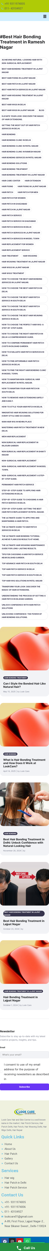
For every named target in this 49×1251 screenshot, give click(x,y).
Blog (41, 110)
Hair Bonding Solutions (14, 163)
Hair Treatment (10, 256)
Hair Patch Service (12, 215)
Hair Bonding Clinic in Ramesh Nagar (21, 151)
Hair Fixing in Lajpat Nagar (32, 186)
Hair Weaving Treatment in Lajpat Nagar (23, 261)
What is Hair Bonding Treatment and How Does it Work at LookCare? (24, 763)
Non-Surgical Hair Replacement (19, 460)
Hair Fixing (7, 186)
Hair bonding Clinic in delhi (16, 140)
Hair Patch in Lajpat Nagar (16, 209)
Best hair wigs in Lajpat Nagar (18, 110)
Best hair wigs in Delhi (14, 104)
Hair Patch (7, 192)
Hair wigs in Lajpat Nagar (15, 267)
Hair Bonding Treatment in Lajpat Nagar (23, 175)
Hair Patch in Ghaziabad (14, 204)
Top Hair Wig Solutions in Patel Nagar (22, 581)
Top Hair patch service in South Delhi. (22, 575)
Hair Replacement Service (16, 250)
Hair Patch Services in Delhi (16, 227)
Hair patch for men (28, 192)
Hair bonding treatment (15, 169)
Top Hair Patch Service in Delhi (18, 569)
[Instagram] (12, 1241)
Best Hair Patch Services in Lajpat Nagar (23, 89)
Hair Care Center (11, 180)
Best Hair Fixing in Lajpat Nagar (18, 78)
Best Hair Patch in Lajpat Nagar (18, 84)
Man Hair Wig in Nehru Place (17, 421)
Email (2, 1047)
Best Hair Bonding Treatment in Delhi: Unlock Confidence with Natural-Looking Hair (23, 843)
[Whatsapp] (27, 1241)
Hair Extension (33, 180)
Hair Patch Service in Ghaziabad (19, 221)
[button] (45, 16)
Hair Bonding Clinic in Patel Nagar (20, 146)
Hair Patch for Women (13, 198)
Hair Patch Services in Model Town (20, 238)
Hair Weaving (30, 256)
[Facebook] (4, 1241)
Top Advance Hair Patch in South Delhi (22, 563)
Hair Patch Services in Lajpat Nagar (21, 232)
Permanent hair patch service (18, 484)
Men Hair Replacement (14, 436)
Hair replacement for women (17, 244)
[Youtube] (19, 1241)
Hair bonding (9, 134)
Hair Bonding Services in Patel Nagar (21, 157)
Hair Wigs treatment (13, 273)
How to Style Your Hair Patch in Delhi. (22, 407)
